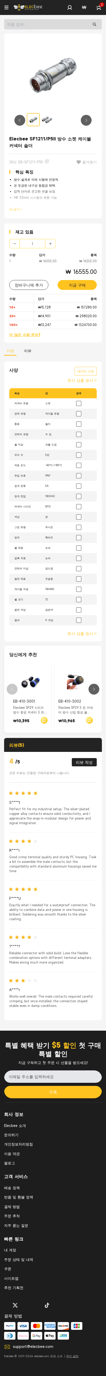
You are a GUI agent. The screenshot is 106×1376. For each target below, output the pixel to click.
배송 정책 (12, 1187)
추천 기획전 (13, 1287)
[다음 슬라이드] (86, 120)
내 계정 (10, 1249)
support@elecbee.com (33, 1346)
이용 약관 (12, 1153)
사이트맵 (11, 1278)
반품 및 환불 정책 (18, 1197)
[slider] (24, 793)
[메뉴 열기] (6, 7)
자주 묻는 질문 (16, 1225)
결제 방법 (12, 1206)
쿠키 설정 (72, 1356)
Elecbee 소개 (15, 1125)
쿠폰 (7, 1268)
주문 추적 (12, 1215)
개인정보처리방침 (18, 1144)
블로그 (9, 1162)
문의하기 (11, 1134)
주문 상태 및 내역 (18, 1259)
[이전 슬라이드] (19, 120)
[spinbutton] (32, 244)
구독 (53, 1092)
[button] (69, 7)
